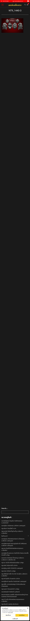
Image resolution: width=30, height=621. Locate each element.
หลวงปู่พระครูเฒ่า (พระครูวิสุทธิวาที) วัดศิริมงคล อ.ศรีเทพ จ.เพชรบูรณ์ (14, 545)
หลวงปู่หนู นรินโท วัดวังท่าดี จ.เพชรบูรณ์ (12, 568)
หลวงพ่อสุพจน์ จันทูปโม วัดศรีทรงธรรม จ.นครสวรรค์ (11, 522)
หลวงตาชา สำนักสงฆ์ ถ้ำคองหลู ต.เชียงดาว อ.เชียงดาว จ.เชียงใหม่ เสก (12, 559)
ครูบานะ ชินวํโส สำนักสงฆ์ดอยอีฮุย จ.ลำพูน (12, 563)
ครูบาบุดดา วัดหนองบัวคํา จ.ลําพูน (10, 589)
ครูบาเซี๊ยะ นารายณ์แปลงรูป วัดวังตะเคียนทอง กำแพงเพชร (13, 585)
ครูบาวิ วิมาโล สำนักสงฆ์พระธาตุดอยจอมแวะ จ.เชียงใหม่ (12, 600)
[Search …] (25, 4)
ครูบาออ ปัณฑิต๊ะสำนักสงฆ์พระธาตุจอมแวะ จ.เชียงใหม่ (12, 549)
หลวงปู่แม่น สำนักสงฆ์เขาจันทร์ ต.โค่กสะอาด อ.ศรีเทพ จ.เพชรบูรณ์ (12, 540)
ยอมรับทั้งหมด (22, 615)
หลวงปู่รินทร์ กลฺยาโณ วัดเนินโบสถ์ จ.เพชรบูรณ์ (13, 581)
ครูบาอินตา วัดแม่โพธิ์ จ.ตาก (8, 528)
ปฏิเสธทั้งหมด (8, 615)
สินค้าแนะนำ (4, 536)
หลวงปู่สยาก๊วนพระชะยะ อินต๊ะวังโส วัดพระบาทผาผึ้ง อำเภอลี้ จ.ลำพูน (15, 554)
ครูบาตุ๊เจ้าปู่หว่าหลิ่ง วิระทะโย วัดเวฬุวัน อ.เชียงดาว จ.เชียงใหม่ (14, 575)
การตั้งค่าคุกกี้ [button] (15, 618)
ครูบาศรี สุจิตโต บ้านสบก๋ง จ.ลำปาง (10, 579)
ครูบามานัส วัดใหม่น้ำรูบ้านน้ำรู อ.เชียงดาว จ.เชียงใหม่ (12, 532)
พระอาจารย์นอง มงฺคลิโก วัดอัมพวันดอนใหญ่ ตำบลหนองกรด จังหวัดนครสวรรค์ (14, 596)
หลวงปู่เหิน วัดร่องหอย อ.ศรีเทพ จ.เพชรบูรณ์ (13, 526)
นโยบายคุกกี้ (10, 612)
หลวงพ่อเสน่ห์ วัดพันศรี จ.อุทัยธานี (10, 592)
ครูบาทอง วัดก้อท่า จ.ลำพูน (8, 571)
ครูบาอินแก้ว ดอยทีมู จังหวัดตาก (9, 604)
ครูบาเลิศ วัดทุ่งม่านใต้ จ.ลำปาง (9, 565)
